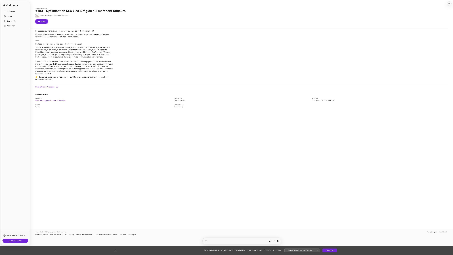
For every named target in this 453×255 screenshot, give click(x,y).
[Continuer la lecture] (274, 240)
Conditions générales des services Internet (48, 234)
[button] (15, 12)
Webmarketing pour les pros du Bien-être (50, 100)
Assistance (123, 234)
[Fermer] (116, 250)
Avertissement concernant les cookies (105, 234)
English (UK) (443, 232)
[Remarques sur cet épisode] (270, 240)
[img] (10, 5)
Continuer (329, 250)
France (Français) (432, 232)
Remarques (132, 234)
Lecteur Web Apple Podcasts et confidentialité (78, 234)
